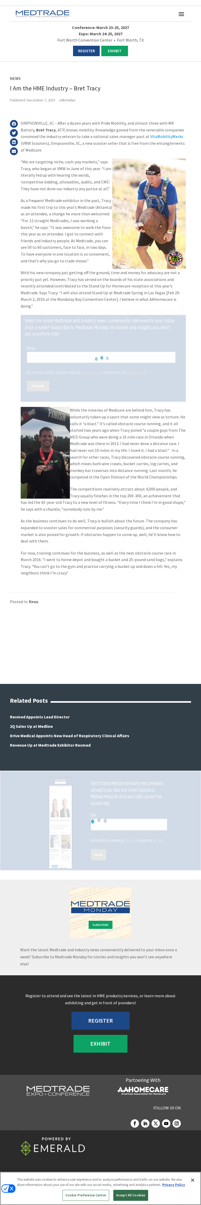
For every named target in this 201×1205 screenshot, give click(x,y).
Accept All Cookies (130, 1195)
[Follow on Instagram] (176, 1123)
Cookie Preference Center (85, 1195)
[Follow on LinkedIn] (145, 1123)
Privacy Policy (173, 1185)
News (15, 78)
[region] (100, 1188)
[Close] (192, 1180)
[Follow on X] (156, 1123)
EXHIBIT (114, 50)
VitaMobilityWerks (166, 136)
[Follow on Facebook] (135, 1123)
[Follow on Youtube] (166, 1123)
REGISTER (86, 50)
